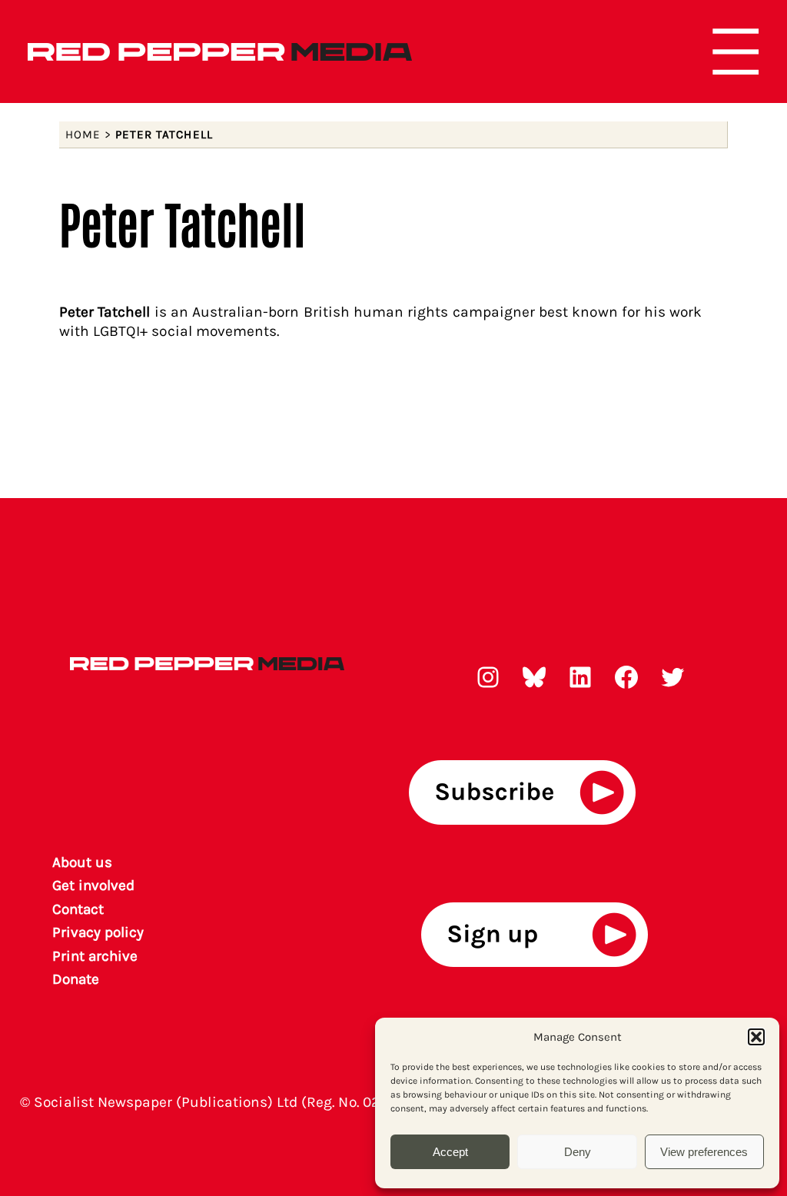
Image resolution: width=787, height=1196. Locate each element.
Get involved (93, 885)
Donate (75, 979)
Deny (577, 1151)
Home (83, 134)
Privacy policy (98, 932)
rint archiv (96, 956)
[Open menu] (735, 51)
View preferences (704, 1151)
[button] (756, 1037)
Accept (450, 1151)
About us (82, 862)
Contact (78, 909)
